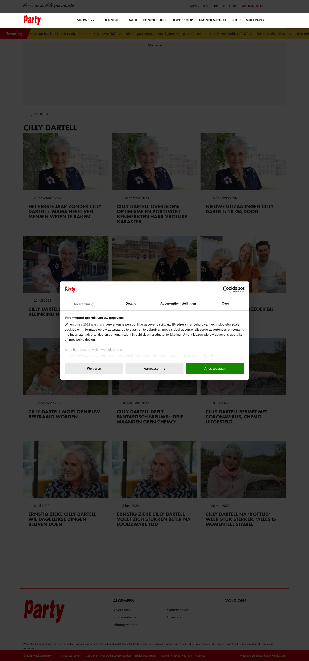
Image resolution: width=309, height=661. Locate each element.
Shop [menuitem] (235, 20)
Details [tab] (131, 303)
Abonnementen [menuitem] (212, 20)
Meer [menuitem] (133, 20)
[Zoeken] (282, 20)
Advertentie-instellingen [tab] (178, 303)
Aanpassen (152, 368)
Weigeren (94, 368)
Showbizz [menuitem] (86, 20)
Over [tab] (225, 303)
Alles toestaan (214, 368)
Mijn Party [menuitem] (255, 20)
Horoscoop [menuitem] (182, 20)
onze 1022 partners (89, 324)
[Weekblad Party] (32, 20)
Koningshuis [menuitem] (154, 20)
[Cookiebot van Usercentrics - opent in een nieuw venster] (226, 289)
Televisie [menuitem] (112, 20)
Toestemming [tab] (84, 304)
